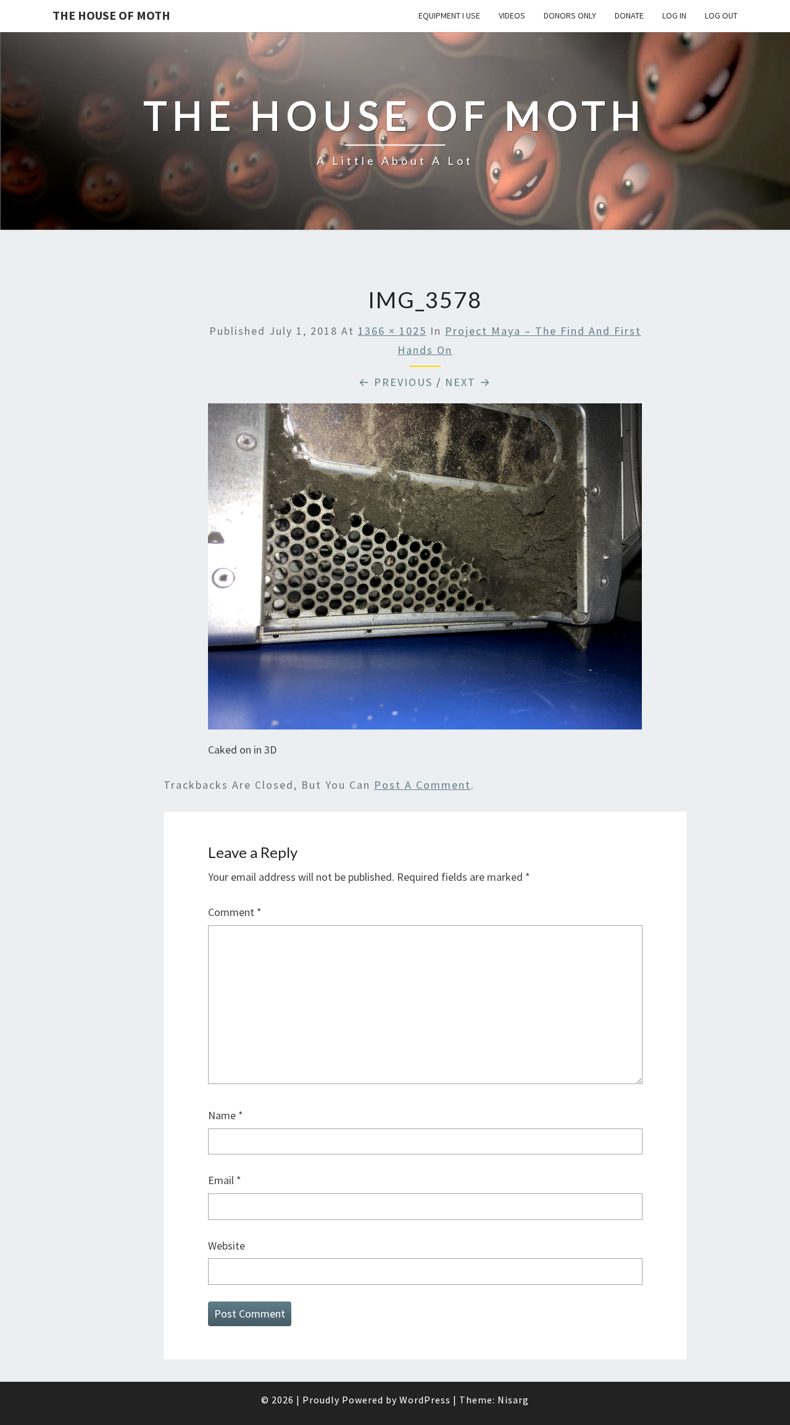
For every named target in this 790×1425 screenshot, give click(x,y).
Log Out (721, 15)
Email (224, 1180)
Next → (468, 382)
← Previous (396, 382)
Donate (629, 15)
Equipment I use (449, 15)
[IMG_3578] (425, 570)
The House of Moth (111, 15)
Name (225, 1115)
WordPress (425, 1399)
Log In (674, 15)
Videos (512, 15)
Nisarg (513, 1399)
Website (226, 1245)
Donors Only (570, 15)
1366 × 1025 (392, 331)
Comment (235, 912)
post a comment (422, 785)
